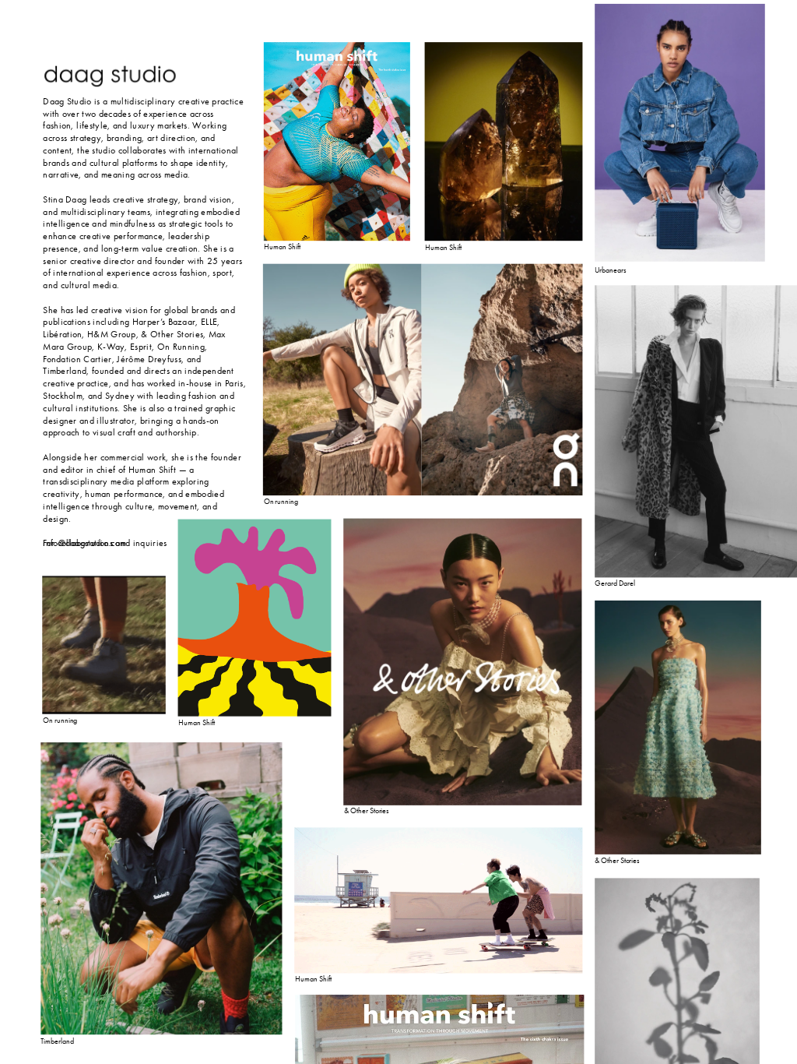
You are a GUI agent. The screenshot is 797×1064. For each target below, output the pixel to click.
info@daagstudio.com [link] (84, 542)
